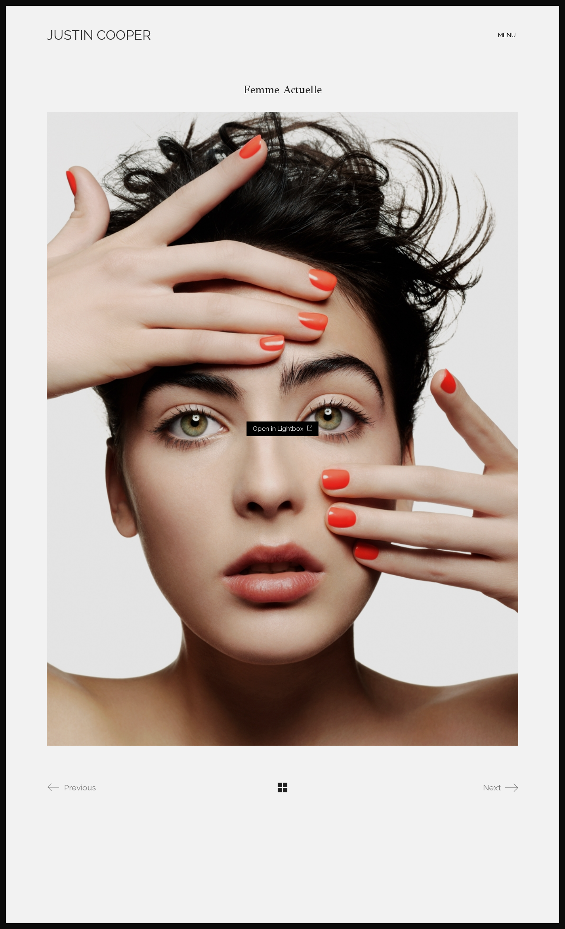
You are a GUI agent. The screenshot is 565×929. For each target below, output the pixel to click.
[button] (508, 35)
